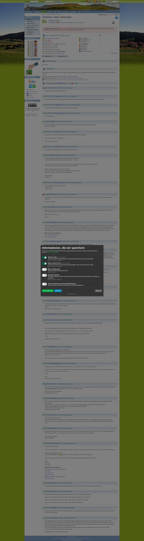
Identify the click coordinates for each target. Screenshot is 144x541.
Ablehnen (98, 291)
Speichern (58, 291)
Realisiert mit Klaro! (72, 294)
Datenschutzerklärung (52, 252)
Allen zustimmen (48, 291)
